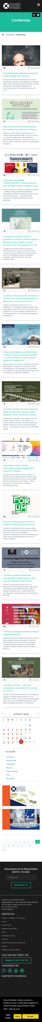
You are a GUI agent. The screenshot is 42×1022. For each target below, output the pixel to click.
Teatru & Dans (12, 771)
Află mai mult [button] (14, 1009)
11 (28, 842)
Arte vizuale (11, 760)
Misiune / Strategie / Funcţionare (13, 918)
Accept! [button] (30, 1016)
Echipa (4, 921)
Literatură (10, 757)
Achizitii (4, 939)
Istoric (4, 932)
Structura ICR (6, 925)
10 (24, 842)
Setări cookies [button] (8, 1016)
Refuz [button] (17, 1016)
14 (4, 846)
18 (22, 846)
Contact (4, 946)
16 (13, 846)
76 (30, 846)
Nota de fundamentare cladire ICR (13, 943)
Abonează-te (21, 885)
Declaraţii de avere (8, 936)
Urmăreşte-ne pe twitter (16, 960)
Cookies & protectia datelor (11, 950)
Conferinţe (10, 764)
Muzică (9, 768)
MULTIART (10, 779)
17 (17, 846)
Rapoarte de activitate (9, 929)
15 (8, 846)
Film (8, 775)
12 (33, 842)
